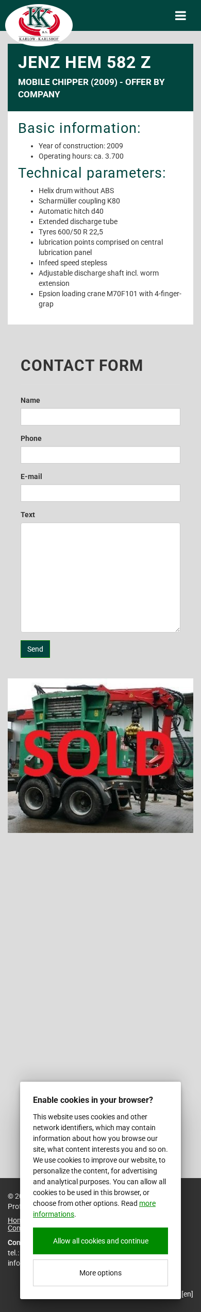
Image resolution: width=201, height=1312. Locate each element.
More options (100, 1273)
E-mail (31, 476)
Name (30, 400)
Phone (31, 438)
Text (28, 514)
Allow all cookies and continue (100, 1241)
